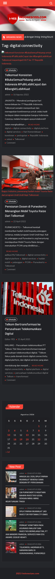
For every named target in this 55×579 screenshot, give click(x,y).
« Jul (8, 451)
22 (39, 439)
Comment (11, 142)
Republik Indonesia (39, 135)
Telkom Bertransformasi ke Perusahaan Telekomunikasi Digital (23, 328)
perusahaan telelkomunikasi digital (31, 372)
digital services (14, 131)
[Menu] (5, 3)
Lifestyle (12, 70)
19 (21, 439)
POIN (28, 262)
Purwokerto (39, 262)
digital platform (41, 128)
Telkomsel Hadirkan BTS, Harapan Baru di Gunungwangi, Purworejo (32, 550)
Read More (34, 124)
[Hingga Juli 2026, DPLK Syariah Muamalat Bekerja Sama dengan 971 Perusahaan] (11, 476)
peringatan (22, 135)
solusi (9, 139)
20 (27, 439)
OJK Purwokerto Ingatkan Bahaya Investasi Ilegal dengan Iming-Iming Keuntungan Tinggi (26, 496)
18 (14, 439)
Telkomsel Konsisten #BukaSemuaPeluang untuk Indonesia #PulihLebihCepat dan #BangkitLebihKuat (25, 82)
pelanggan (17, 262)
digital (8, 128)
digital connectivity (22, 128)
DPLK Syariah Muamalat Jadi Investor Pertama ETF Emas (33, 512)
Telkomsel (19, 139)
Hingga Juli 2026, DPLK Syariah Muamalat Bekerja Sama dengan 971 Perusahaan (33, 479)
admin (7, 94)
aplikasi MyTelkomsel (15, 254)
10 (8, 435)
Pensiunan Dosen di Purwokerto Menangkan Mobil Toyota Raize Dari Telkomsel (25, 210)
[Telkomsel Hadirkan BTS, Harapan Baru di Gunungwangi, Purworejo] (11, 547)
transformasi (22, 376)
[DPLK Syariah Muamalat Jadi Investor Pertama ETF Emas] (11, 511)
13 (27, 435)
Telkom (10, 376)
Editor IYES (10, 339)
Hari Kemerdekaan (32, 131)
